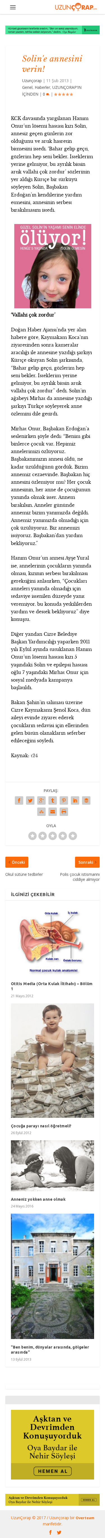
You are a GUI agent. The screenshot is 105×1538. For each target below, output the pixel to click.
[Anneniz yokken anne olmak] (52, 1165)
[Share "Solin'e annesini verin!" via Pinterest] (63, 800)
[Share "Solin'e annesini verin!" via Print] (63, 811)
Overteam (85, 1517)
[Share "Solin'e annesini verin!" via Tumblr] (52, 800)
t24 (34, 755)
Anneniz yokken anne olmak (38, 1199)
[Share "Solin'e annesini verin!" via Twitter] (30, 800)
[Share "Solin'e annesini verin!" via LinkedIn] (75, 800)
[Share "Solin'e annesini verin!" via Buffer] (86, 800)
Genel (27, 87)
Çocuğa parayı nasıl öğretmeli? (41, 1126)
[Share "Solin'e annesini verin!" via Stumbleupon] (41, 811)
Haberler (42, 87)
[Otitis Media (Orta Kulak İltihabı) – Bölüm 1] (52, 941)
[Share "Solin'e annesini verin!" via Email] (52, 811)
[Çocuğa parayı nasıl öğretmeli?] (52, 1060)
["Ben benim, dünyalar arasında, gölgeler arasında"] (52, 1276)
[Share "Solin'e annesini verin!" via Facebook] (19, 800)
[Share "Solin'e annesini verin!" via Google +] (41, 800)
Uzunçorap (32, 80)
